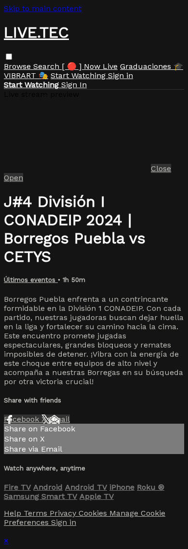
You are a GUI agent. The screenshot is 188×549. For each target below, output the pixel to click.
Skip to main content (42, 8)
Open (13, 177)
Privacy (64, 513)
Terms (37, 513)
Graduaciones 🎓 (151, 66)
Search (47, 66)
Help (14, 513)
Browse (18, 66)
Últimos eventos (31, 279)
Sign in (120, 75)
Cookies (94, 513)
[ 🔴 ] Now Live (90, 66)
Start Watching (79, 75)
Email (59, 419)
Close (161, 168)
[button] (9, 57)
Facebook (22, 419)
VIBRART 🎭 (26, 75)
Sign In (74, 84)
